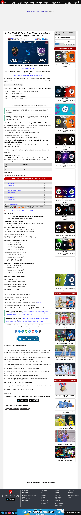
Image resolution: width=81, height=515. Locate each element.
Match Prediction (68, 3)
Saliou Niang (21, 313)
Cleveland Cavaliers (14, 408)
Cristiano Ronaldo (58, 505)
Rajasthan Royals (44, 500)
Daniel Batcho (32, 321)
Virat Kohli (57, 492)
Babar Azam (57, 495)
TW (19, 331)
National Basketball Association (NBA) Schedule (25, 210)
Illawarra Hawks (11, 201)
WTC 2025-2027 (25, 493)
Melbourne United (12, 199)
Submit (57, 44)
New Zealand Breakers (12, 194)
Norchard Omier (34, 311)
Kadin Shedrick (13, 314)
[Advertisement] (40, 7)
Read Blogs (74, 293)
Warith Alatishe (41, 311)
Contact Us (70, 512)
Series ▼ (26, 3)
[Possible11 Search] (79, 2)
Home (4, 2)
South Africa (44, 495)
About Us (77, 512)
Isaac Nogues (40, 318)
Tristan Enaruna (14, 313)
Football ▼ (39, 3)
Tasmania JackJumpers (13, 204)
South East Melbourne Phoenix (14, 190)
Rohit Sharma (57, 493)
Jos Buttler (57, 502)
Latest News (54, 3)
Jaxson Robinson (22, 314)
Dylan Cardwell (25, 321)
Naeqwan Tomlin (29, 313)
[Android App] (10, 500)
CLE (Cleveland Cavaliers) (64, 37)
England (43, 497)
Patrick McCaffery (16, 321)
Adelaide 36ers (11, 187)
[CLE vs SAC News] (38, 39)
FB (16, 331)
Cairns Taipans (11, 183)
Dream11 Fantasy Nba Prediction (39, 11)
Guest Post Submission (72, 493)
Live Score (20, 3)
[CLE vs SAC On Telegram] (45, 39)
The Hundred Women (26, 492)
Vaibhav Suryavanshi (59, 503)
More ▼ (75, 3)
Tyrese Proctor (25, 311)
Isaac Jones (21, 320)
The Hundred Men (25, 500)
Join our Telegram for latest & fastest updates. (28, 75)
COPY (40, 331)
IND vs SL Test (13, 3)
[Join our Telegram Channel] (28, 339)
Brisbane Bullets (11, 192)
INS (9, 512)
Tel (3, 512)
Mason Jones (25, 318)
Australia (43, 493)
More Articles (73, 380)
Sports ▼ (46, 3)
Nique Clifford (40, 321)
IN (16, 512)
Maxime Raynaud (13, 320)
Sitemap (69, 497)
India (42, 492)
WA (26, 331)
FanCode (39, 302)
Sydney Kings (11, 185)
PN (33, 331)
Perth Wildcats (11, 197)
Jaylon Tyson (43, 313)
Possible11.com (35, 392)
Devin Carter (43, 320)
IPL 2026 (23, 497)
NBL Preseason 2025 (28, 68)
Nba (6, 408)
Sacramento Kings (24, 408)
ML (36, 331)
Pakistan (43, 498)
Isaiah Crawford (28, 320)
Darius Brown (36, 313)
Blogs (58, 2)
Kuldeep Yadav (58, 500)
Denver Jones (30, 314)
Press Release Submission (73, 495)
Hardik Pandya (58, 497)
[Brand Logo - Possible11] (11, 493)
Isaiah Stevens (35, 320)
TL (29, 331)
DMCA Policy (70, 492)
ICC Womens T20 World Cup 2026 (29, 495)
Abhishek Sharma (58, 498)
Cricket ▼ (32, 3)
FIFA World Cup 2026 (26, 498)
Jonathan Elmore (33, 318)
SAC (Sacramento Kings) (64, 41)
